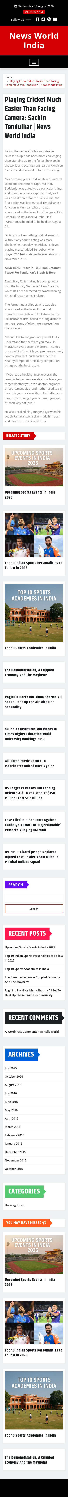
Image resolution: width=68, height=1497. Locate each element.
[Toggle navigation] (34, 62)
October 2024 (14, 1076)
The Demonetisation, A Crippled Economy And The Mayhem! (29, 672)
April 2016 (11, 1118)
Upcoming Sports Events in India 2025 (30, 495)
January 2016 (13, 1143)
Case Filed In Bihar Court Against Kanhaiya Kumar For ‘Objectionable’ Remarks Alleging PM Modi (33, 825)
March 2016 (12, 1127)
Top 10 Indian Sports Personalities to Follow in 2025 (33, 565)
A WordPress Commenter (22, 1032)
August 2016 (13, 1085)
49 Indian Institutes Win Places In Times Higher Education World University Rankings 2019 (31, 734)
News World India (34, 40)
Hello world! (51, 1032)
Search (15, 884)
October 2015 (14, 1169)
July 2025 (11, 1068)
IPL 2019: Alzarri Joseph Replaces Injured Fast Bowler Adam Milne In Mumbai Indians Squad (31, 857)
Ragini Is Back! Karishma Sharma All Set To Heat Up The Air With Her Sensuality (33, 702)
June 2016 (11, 1102)
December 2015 (15, 1152)
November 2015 (15, 1160)
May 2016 (11, 1110)
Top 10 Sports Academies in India (30, 648)
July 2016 (11, 1093)
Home (9, 77)
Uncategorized (14, 1205)
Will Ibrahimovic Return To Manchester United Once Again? (29, 763)
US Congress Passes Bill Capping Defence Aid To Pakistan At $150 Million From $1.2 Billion (30, 793)
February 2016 (14, 1135)
